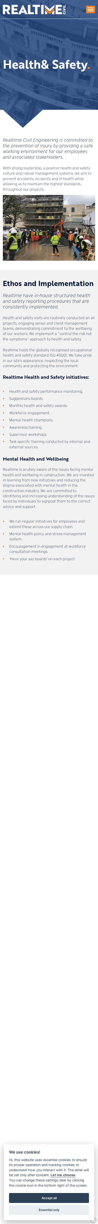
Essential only (49, 1210)
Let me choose (63, 1175)
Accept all (49, 1198)
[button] (90, 9)
